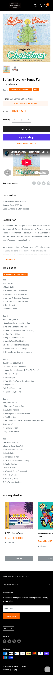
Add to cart (26, 129)
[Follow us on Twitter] (9, 641)
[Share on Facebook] (34, 183)
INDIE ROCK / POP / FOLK (21, 89)
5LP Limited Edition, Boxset (15, 274)
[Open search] (35, 5)
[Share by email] (48, 183)
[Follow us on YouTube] (19, 641)
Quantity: (6, 119)
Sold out (19, 558)
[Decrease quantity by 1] (14, 119)
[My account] (40, 5)
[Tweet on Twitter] (44, 183)
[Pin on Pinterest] (39, 183)
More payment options (26, 143)
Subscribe (11, 616)
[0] (45, 5)
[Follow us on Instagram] (14, 641)
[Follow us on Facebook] (4, 641)
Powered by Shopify (10, 670)
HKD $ (6, 628)
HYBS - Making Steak (14, 533)
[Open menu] (4, 6)
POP (36, 89)
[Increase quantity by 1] (28, 119)
